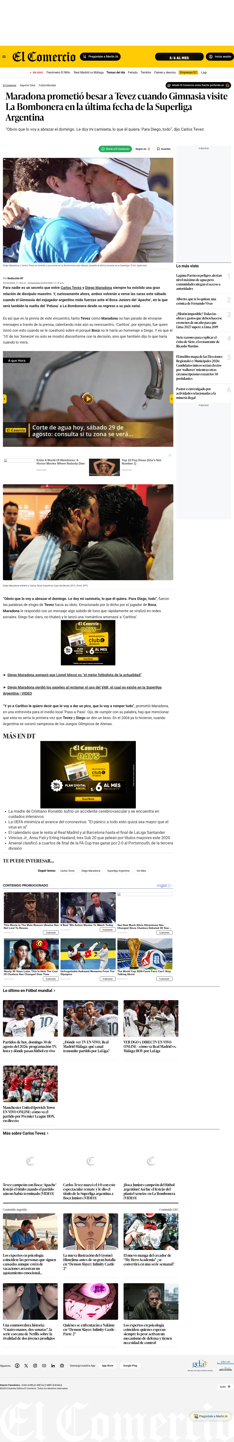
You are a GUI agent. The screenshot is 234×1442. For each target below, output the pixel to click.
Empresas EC (188, 72)
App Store (107, 1365)
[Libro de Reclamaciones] (225, 1365)
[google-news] (62, 1365)
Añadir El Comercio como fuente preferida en (198, 85)
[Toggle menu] (4, 57)
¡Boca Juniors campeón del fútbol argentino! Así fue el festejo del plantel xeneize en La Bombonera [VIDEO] (149, 1191)
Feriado (133, 72)
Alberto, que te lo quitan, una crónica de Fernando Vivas (196, 301)
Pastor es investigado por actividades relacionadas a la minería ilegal (196, 393)
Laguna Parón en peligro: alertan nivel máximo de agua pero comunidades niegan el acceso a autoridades (199, 282)
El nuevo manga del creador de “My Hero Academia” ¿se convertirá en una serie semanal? (149, 1260)
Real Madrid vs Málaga (89, 72)
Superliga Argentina (118, 870)
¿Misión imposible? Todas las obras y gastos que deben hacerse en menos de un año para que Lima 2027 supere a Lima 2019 (199, 320)
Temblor (146, 72)
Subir (223, 1386)
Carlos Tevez (67, 870)
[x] (26, 1365)
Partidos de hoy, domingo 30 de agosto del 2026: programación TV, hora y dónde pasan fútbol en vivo (30, 1046)
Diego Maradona (91, 870)
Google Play (130, 1365)
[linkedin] (53, 1365)
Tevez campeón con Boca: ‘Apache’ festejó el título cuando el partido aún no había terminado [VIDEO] (29, 1189)
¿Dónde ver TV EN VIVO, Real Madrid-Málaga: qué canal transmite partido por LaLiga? (86, 1046)
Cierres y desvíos (165, 72)
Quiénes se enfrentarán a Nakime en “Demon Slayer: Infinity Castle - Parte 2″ (89, 1329)
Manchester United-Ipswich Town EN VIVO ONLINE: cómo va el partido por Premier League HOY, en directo (29, 1114)
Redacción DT (15, 278)
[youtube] (44, 1365)
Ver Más (141, 870)
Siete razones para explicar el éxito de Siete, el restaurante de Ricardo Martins (198, 341)
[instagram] (35, 1365)
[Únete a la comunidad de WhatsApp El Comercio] (115, 149)
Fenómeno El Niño (58, 72)
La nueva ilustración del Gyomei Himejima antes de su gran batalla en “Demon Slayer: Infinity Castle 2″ (89, 1261)
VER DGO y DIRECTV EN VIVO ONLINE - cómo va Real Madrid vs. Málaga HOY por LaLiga (150, 1046)
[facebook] (17, 1365)
